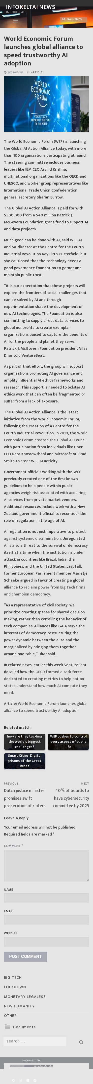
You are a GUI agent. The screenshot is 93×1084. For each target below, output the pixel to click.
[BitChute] (20, 1080)
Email (8, 911)
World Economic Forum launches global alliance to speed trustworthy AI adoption (46, 707)
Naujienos (74, 19)
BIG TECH (13, 977)
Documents (24, 1027)
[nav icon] (15, 20)
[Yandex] (27, 1080)
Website (11, 933)
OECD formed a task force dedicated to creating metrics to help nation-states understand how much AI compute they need (45, 682)
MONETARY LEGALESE (25, 996)
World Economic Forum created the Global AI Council (46, 436)
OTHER (10, 1015)
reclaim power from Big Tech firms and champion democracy (44, 591)
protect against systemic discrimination (45, 535)
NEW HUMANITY (19, 1006)
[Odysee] (35, 1080)
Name (8, 889)
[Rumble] (13, 1080)
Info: (37, 1060)
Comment (13, 846)
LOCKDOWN (15, 987)
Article (36, 72)
